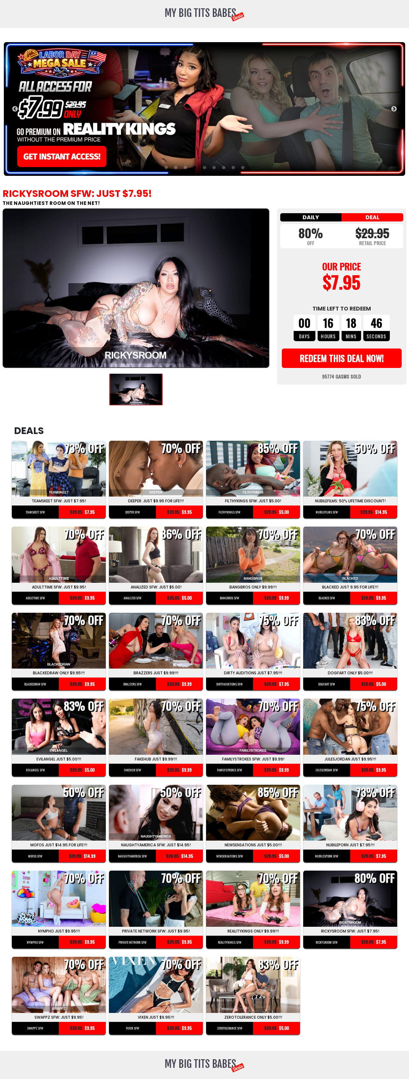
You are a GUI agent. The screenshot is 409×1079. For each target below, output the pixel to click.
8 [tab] (233, 168)
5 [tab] (204, 168)
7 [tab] (223, 168)
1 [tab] (166, 168)
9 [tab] (243, 168)
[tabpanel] (204, 109)
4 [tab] (195, 168)
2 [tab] (176, 168)
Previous (15, 109)
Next (394, 109)
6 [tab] (214, 168)
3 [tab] (185, 168)
